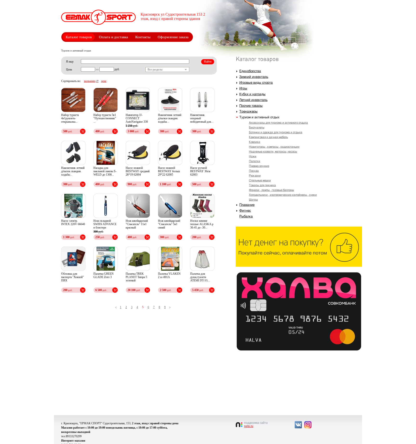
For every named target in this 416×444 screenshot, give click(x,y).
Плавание (246, 205)
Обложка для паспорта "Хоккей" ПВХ (72, 277)
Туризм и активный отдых (259, 117)
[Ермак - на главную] (98, 17)
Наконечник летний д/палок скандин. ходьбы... (72, 171)
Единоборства (250, 71)
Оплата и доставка (113, 37)
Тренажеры (248, 111)
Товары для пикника (262, 185)
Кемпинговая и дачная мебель (268, 137)
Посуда (254, 170)
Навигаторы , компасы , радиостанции (274, 146)
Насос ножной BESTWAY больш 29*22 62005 (169, 171)
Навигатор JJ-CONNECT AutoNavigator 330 (137, 118)
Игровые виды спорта (256, 82)
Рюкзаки (255, 175)
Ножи (252, 156)
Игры (243, 88)
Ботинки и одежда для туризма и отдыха (275, 132)
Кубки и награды (252, 94)
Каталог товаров (79, 37)
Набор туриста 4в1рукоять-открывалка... (70, 118)
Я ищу (70, 61)
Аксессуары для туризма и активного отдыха (278, 122)
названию (90, 81)
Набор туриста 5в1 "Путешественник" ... (104, 118)
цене (103, 81)
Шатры (253, 199)
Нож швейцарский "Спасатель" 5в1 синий (169, 224)
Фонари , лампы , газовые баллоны (271, 190)
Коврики (254, 141)
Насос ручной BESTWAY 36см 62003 (200, 171)
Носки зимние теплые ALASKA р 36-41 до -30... (201, 224)
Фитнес (245, 210)
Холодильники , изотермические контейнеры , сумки (283, 194)
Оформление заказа (173, 37)
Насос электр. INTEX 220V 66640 (73, 222)
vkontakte (298, 424)
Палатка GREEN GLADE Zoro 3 (103, 275)
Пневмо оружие (259, 166)
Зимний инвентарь (253, 77)
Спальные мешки (260, 180)
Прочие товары (251, 106)
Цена (69, 69)
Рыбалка (246, 216)
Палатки (254, 161)
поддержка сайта (255, 424)
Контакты (142, 37)
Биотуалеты (256, 127)
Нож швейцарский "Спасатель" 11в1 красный (137, 224)
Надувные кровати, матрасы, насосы (273, 151)
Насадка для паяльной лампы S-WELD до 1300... (105, 171)
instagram (308, 424)
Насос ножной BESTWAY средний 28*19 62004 (138, 171)
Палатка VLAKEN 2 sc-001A (169, 275)
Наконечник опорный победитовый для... (201, 118)
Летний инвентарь (253, 100)
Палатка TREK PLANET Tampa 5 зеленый (136, 277)
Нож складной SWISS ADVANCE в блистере (105, 224)
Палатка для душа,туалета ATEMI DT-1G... (200, 277)
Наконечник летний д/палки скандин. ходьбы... (169, 118)
